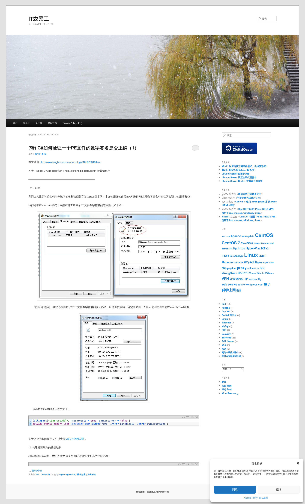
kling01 (226, 216)
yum (260, 284)
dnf (272, 243)
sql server (253, 268)
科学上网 (229, 289)
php (224, 268)
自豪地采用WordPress (158, 491)
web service (229, 284)
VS (237, 279)
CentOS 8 (247, 243)
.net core (226, 236)
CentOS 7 (231, 243)
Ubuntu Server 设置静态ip (235, 173)
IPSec (225, 256)
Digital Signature (66, 474)
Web (224, 345)
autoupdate (248, 236)
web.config (255, 279)
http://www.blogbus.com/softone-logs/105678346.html (70, 162)
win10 (241, 284)
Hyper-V (251, 248)
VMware (269, 273)
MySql (225, 326)
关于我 (38, 123)
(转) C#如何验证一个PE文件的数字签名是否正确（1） (83, 147)
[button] (298, 463)
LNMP (262, 256)
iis (259, 248)
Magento (227, 262)
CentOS (264, 235)
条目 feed (227, 385)
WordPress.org (230, 393)
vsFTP (243, 279)
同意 (235, 489)
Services (226, 337)
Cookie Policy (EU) (72, 123)
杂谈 (224, 348)
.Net (37, 474)
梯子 (267, 284)
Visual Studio (256, 273)
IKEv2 (265, 248)
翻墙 (239, 290)
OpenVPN (268, 262)
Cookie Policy (251, 497)
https (241, 248)
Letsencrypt (236, 256)
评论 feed (227, 389)
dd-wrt (257, 243)
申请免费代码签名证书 (249, 194)
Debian (265, 243)
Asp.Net (226, 311)
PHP (224, 330)
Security (45, 474)
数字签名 (81, 474)
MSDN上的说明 (74, 438)
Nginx (258, 262)
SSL (262, 268)
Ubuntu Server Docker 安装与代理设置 (242, 181)
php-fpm (231, 268)
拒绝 (278, 489)
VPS (232, 279)
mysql (249, 261)
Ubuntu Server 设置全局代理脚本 (239, 177)
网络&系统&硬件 (230, 352)
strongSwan (229, 273)
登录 (224, 382)
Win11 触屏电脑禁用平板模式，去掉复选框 (244, 166)
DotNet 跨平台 (229, 315)
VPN (225, 278)
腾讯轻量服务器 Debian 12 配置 (238, 170)
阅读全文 (37, 470)
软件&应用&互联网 (231, 356)
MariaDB (238, 262)
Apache (236, 236)
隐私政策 (263, 497)
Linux (251, 254)
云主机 (26, 123)
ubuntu (243, 273)
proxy (242, 267)
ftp (235, 248)
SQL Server (228, 341)
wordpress (252, 284)
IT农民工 (38, 18)
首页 (15, 123)
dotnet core (227, 248)
